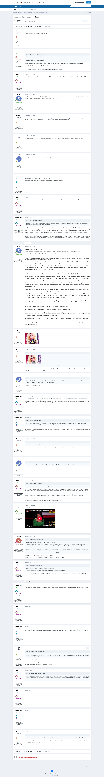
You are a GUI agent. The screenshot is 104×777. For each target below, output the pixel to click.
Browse (15, 6)
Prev (17, 26)
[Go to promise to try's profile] (19, 180)
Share (79, 21)
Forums (14, 9)
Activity (20, 6)
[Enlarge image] (32, 338)
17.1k (19, 186)
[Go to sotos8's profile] (19, 98)
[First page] (14, 26)
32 (32, 26)
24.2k (19, 61)
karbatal (18, 31)
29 (26, 26)
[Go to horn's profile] (19, 335)
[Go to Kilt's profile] (19, 140)
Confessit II (19, 51)
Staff (19, 9)
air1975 (19, 536)
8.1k (19, 658)
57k (19, 341)
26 (19, 26)
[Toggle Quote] (26, 54)
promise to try (18, 176)
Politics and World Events (30, 21)
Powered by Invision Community (52, 775)
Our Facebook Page (32, 9)
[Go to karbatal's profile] (19, 35)
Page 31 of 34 (48, 26)
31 (30, 26)
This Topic (85, 6)
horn (18, 330)
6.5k (19, 104)
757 (19, 546)
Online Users (24, 9)
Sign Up (88, 2)
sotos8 (18, 94)
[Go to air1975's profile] (19, 540)
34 (37, 26)
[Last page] (43, 26)
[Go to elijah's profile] (15, 21)
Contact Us (52, 773)
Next (40, 26)
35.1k (19, 41)
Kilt (19, 135)
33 (35, 26)
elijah (19, 20)
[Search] (90, 6)
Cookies (57, 773)
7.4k (19, 146)
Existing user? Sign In (79, 2)
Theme (46, 773)
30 (28, 26)
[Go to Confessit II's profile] (19, 55)
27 (21, 26)
